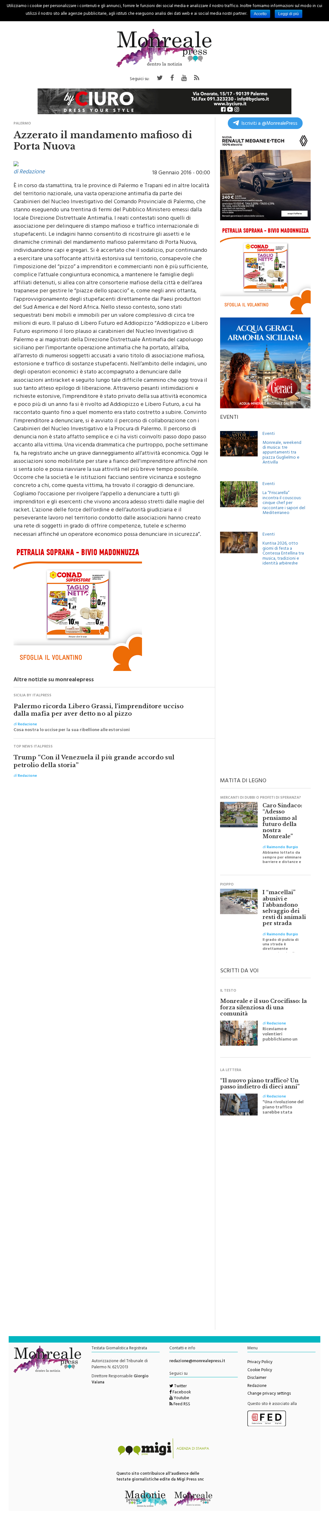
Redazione (257, 1386)
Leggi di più (288, 14)
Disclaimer (256, 1378)
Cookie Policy (259, 1370)
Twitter (180, 1386)
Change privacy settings (269, 1394)
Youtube (181, 1398)
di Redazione (29, 172)
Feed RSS (181, 1404)
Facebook (181, 1393)
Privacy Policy (259, 1362)
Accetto (260, 14)
